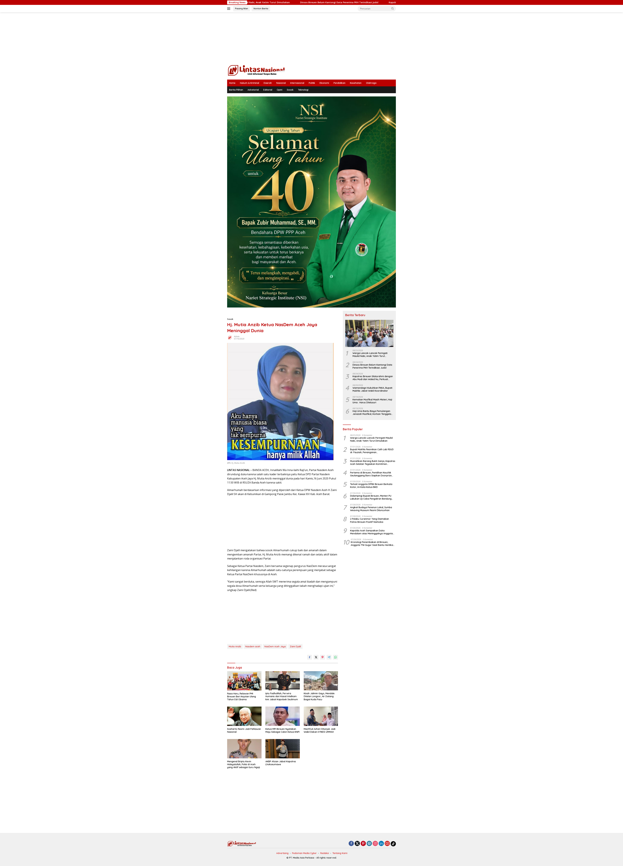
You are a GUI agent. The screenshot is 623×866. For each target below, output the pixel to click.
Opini (279, 89)
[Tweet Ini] (316, 657)
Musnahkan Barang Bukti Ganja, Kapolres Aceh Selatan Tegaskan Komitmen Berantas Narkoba (372, 462)
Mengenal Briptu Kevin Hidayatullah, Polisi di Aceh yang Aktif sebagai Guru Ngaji (243, 764)
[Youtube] (387, 844)
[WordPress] (369, 844)
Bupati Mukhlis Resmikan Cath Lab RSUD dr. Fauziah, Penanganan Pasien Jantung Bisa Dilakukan (372, 451)
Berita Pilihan (236, 89)
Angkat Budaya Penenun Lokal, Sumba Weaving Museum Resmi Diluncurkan (371, 509)
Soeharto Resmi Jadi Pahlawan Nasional (244, 730)
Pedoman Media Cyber (304, 853)
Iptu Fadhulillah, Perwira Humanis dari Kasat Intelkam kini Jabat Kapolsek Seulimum (281, 696)
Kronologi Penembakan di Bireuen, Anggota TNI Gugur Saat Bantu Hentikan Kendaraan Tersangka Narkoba (372, 543)
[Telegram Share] (329, 657)
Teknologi (303, 89)
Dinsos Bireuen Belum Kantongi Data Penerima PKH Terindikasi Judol (264, 2)
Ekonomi (324, 83)
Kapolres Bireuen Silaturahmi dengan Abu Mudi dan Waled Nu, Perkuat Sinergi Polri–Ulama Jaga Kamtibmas (375, 2)
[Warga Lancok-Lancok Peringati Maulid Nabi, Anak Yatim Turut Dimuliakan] (369, 333)
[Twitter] (357, 844)
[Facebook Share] (309, 657)
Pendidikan (339, 83)
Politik (312, 83)
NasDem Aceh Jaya (275, 646)
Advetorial (253, 89)
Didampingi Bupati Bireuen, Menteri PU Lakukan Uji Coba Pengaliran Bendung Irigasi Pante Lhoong (370, 497)
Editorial (267, 89)
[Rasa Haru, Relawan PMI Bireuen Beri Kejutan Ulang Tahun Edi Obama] (244, 680)
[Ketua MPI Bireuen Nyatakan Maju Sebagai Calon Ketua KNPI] (282, 716)
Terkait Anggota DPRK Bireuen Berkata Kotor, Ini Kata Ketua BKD (371, 486)
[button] (392, 8)
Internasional (297, 83)
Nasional (281, 83)
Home (232, 83)
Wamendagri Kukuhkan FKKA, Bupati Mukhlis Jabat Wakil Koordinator (372, 389)
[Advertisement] (311, 38)
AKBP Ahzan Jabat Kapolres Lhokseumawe (280, 763)
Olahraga (371, 83)
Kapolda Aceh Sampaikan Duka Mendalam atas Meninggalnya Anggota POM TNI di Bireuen (371, 532)
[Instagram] (375, 844)
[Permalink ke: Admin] (229, 337)
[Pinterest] (363, 844)
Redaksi (324, 853)
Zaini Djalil (295, 646)
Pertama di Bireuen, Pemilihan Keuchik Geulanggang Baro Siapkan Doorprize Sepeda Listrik (371, 474)
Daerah (268, 83)
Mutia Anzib (235, 646)
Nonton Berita (261, 8)
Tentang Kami (339, 853)
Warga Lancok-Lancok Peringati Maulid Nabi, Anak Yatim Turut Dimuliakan (370, 355)
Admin (236, 336)
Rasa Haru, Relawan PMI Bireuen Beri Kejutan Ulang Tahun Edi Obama (241, 696)
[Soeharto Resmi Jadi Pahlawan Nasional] (244, 716)
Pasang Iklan (241, 8)
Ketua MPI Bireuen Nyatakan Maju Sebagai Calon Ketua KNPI (282, 730)
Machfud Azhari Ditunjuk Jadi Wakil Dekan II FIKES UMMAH (319, 730)
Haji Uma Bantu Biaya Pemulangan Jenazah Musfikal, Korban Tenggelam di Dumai (373, 412)
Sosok (290, 89)
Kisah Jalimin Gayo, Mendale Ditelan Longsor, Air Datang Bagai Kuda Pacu (319, 696)
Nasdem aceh (252, 646)
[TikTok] (393, 843)
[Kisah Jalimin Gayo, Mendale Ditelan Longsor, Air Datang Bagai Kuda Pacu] (321, 680)
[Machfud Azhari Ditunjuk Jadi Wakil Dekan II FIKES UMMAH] (321, 716)
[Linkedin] (381, 844)
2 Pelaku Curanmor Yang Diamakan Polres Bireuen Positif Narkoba (369, 520)
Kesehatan (355, 83)
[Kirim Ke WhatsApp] (335, 657)
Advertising (282, 853)
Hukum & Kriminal (249, 83)
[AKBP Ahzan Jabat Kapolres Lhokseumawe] (282, 748)
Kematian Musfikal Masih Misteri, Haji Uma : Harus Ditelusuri (372, 401)
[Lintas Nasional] (256, 70)
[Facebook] (351, 844)
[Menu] (229, 8)
